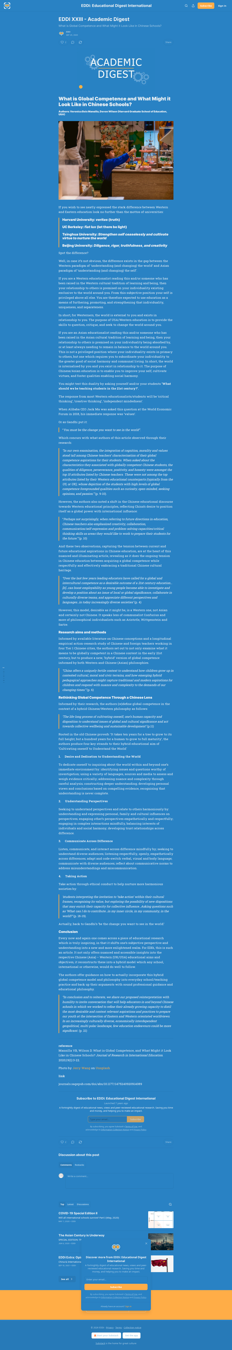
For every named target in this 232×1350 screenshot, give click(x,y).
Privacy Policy (140, 1297)
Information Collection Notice (115, 1297)
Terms (118, 1327)
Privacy (109, 1327)
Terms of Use (131, 1294)
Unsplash (103, 1068)
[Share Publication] (193, 6)
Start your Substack (108, 1335)
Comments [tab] (66, 1165)
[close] (146, 1243)
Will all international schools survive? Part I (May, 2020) (89, 1217)
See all (65, 1279)
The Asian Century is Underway (81, 1235)
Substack (100, 1343)
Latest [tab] (70, 1204)
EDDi (68, 32)
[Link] (54, 101)
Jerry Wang (81, 1068)
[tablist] (72, 1165)
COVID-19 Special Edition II (78, 1213)
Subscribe (206, 5)
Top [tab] (62, 1204)
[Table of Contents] (3, 675)
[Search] (186, 6)
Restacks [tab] (79, 1165)
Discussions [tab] (83, 1204)
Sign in (222, 5)
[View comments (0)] (73, 42)
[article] (116, 1219)
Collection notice (132, 1327)
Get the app (131, 1335)
